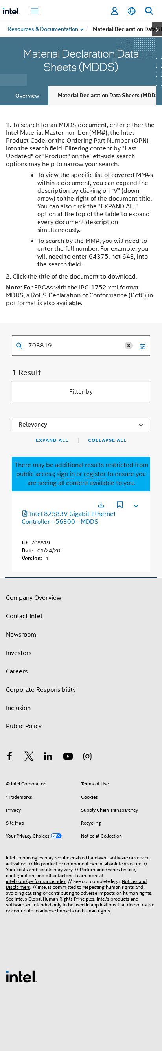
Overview (27, 95)
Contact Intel (24, 616)
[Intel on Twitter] (29, 758)
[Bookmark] (120, 505)
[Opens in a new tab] (101, 504)
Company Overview (33, 598)
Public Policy (24, 726)
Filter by (81, 392)
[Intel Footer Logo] (21, 976)
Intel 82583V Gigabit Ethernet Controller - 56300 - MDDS (69, 518)
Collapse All (107, 440)
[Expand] (135, 504)
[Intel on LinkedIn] (48, 758)
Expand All (52, 440)
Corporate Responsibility (41, 690)
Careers (17, 671)
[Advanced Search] (140, 345)
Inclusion (18, 708)
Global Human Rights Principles (61, 899)
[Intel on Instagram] (87, 758)
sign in (66, 474)
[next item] (157, 29)
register (95, 474)
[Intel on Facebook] (9, 758)
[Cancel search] (129, 345)
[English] (132, 11)
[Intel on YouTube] (68, 758)
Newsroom (21, 635)
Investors (18, 653)
